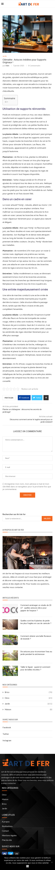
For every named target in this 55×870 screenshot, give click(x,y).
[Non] (52, 862)
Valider (47, 519)
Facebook (7, 727)
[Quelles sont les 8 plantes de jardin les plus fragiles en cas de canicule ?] (10, 624)
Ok (27, 866)
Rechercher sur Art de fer (14, 514)
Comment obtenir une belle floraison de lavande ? (35, 637)
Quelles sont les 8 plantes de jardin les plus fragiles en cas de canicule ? (35, 622)
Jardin (5, 56)
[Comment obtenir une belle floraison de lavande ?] (10, 640)
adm (7, 65)
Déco (28, 698)
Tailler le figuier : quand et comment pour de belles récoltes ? (35, 668)
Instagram (7, 740)
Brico (28, 692)
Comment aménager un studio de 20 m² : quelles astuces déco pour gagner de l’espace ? (35, 608)
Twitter (6, 734)
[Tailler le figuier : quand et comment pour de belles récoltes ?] (10, 671)
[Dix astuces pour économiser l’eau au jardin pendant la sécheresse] (10, 655)
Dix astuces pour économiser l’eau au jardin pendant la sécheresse (36, 652)
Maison (28, 709)
